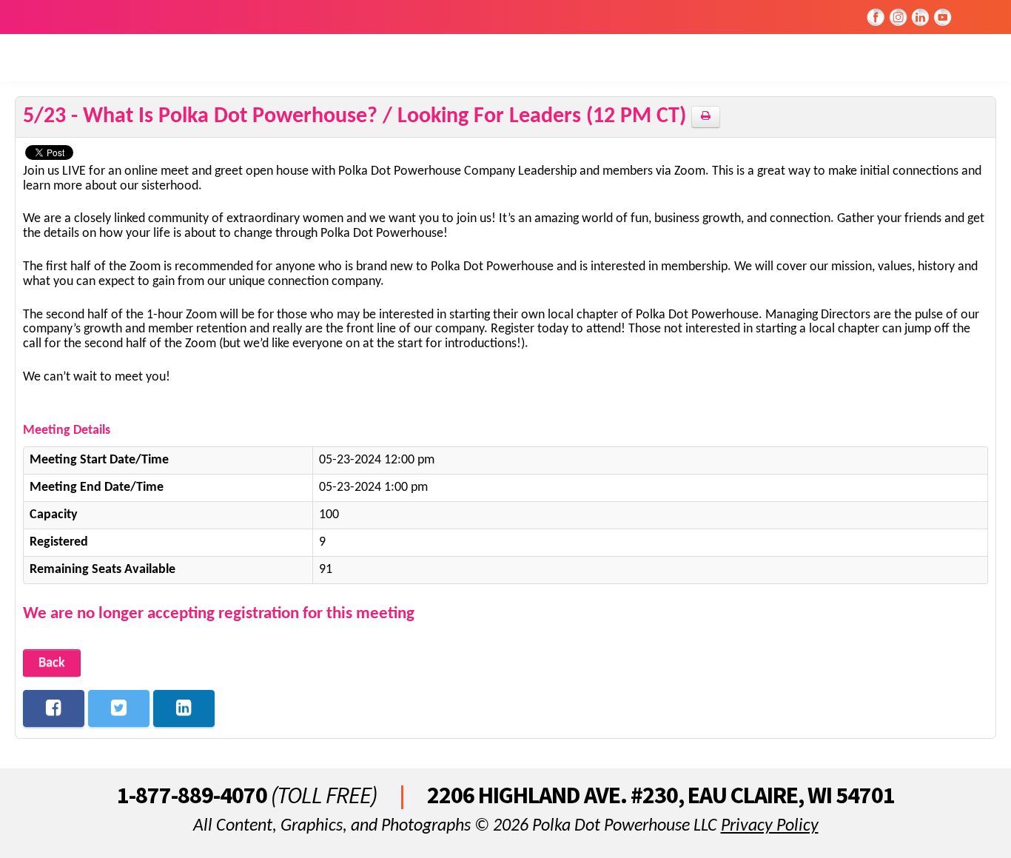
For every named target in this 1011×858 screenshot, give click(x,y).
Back (51, 663)
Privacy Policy (770, 826)
